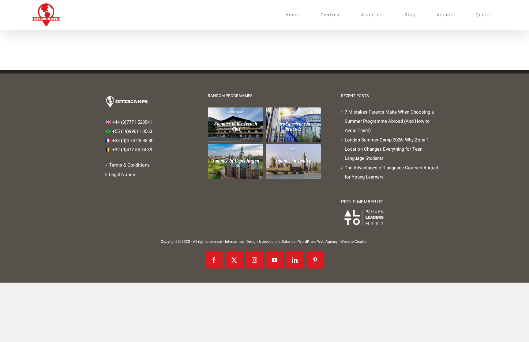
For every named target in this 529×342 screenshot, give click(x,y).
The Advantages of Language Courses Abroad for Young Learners (391, 172)
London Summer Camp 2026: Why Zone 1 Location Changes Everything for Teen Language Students (387, 149)
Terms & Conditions (129, 165)
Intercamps (234, 241)
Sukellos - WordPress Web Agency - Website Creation (325, 241)
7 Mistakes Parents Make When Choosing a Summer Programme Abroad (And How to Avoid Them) (389, 121)
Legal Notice (122, 174)
